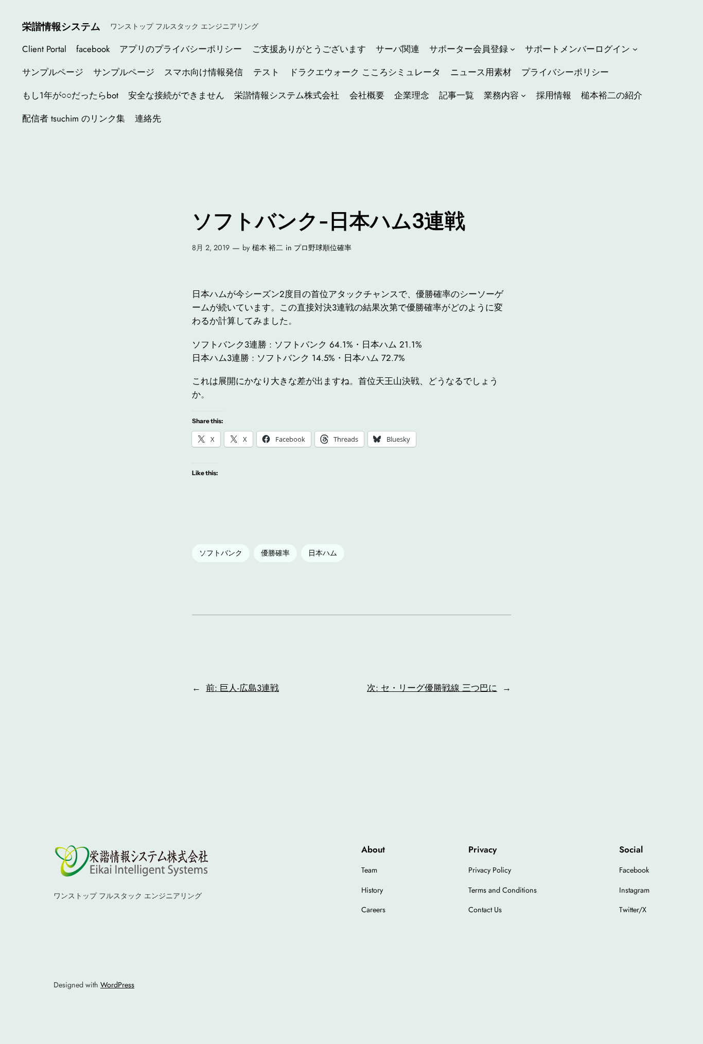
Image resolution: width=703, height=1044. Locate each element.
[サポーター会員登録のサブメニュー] (512, 48)
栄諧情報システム (61, 26)
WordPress (117, 985)
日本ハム (322, 553)
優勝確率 (275, 553)
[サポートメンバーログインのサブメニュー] (635, 48)
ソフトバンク (220, 553)
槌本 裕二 (267, 247)
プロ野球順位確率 (322, 247)
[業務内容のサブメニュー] (523, 95)
